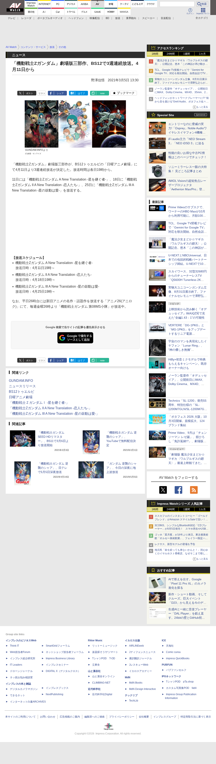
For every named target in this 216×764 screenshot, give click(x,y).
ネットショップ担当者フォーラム (65, 652)
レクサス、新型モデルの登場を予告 (175, 544)
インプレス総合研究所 (22, 658)
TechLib (133, 700)
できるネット (17, 695)
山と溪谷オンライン (103, 676)
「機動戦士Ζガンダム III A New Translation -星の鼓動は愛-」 (54, 413)
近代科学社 (94, 689)
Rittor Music (95, 640)
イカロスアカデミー (140, 671)
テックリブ (131, 695)
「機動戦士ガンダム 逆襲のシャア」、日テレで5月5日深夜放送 (53, 468)
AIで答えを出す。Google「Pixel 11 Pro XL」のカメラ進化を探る (187, 583)
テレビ (11, 18)
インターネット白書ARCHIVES (28, 701)
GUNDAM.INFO (21, 380)
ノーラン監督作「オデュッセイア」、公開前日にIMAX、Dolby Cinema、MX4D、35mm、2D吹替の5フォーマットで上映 (181, 92)
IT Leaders (16, 664)
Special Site (165, 115)
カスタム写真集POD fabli (181, 688)
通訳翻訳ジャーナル (140, 658)
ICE (164, 640)
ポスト (29, 93)
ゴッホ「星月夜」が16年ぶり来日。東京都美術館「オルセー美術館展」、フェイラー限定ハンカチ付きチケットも (181, 538)
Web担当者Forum (20, 652)
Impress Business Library (60, 658)
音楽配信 (166, 18)
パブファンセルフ (176, 670)
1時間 (155, 53)
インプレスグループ (164, 716)
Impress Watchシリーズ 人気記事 (180, 503)
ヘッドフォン (76, 18)
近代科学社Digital (102, 694)
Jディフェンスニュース (142, 652)
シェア (60, 93)
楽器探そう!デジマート (105, 652)
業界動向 (131, 18)
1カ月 (202, 53)
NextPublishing (54, 694)
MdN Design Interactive (142, 689)
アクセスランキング (170, 48)
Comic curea (173, 652)
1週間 (186, 53)
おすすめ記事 (166, 570)
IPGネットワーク (171, 676)
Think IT (14, 645)
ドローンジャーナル (21, 671)
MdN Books (135, 682)
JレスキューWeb (138, 664)
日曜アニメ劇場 (20, 397)
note (102, 93)
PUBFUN (167, 664)
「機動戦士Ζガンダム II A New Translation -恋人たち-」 (50, 408)
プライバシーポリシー (121, 716)
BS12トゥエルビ (21, 391)
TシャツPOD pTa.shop (180, 681)
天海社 (170, 645)
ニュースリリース (22, 386)
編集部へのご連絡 (94, 716)
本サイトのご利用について (20, 716)
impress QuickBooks (177, 658)
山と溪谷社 (94, 671)
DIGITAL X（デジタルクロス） (63, 671)
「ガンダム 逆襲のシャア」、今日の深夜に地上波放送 (121, 468)
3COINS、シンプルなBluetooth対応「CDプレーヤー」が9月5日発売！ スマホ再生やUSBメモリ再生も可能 (181, 529)
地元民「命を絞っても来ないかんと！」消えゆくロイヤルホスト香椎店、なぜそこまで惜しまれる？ (181, 553)
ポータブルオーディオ (50, 18)
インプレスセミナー (57, 664)
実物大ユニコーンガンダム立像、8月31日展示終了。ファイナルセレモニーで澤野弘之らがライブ (181, 83)
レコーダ (26, 18)
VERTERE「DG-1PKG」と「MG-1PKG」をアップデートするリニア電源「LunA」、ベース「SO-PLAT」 (187, 334)
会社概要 (144, 716)
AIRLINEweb (136, 645)
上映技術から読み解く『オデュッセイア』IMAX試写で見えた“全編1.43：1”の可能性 (187, 313)
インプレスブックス (57, 688)
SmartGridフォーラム (58, 645)
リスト (41, 93)
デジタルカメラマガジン (24, 689)
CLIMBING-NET (101, 682)
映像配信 (95, 18)
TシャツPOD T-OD (103, 658)
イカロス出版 (132, 640)
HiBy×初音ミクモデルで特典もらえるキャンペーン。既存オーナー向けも (187, 364)
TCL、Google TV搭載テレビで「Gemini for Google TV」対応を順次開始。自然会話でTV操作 (181, 73)
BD (107, 18)
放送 (117, 18)
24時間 (171, 53)
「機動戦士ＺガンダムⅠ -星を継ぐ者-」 (39, 402)
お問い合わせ (47, 716)
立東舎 (96, 664)
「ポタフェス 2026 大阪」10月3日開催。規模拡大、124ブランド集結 (187, 421)
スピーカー (148, 18)
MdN (127, 677)
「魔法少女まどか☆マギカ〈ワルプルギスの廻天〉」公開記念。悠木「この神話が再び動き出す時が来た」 (181, 64)
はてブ (81, 93)
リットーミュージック (104, 645)
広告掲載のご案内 (70, 716)
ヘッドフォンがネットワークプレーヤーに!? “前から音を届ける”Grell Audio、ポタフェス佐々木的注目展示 (182, 102)
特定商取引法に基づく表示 (196, 716)
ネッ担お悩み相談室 (21, 677)
